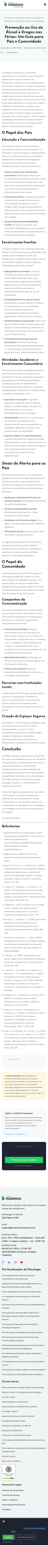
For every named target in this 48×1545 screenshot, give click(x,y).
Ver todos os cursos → (24, 1165)
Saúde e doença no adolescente (15, 1402)
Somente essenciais (25, 1537)
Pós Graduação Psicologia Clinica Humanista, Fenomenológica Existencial (20, 1339)
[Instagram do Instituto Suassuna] (15, 1262)
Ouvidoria (6, 1509)
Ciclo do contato (8, 1397)
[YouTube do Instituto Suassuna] (21, 1262)
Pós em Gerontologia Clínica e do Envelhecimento (21, 1292)
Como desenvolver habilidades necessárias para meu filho (23, 1441)
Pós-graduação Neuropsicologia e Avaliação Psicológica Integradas (20, 1326)
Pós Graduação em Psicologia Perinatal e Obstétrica (22, 1374)
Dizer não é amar (8, 1456)
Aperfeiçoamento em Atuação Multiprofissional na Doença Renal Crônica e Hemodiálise (21, 1285)
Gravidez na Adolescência (12, 1430)
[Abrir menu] (45, 4)
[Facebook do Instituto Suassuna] (3, 1262)
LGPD (13, 1531)
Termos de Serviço (11, 1495)
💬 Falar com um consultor (24, 1160)
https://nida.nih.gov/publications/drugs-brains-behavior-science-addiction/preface (23, 846)
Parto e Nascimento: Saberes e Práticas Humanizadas (23, 1387)
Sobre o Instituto (10, 1500)
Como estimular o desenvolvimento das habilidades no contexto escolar (24, 1450)
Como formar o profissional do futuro (16, 1435)
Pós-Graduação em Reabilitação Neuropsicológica (22, 1332)
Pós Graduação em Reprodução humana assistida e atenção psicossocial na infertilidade (23, 1347)
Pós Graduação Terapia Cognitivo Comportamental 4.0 (24, 1370)
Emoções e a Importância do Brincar (16, 1426)
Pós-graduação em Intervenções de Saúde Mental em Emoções (23, 1306)
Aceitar (8, 1537)
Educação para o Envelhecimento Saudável (19, 1407)
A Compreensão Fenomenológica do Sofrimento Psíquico (21, 1298)
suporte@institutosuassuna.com (18, 1227)
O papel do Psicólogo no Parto (13, 1421)
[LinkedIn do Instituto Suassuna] (9, 1262)
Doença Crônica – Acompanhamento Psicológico (21, 1392)
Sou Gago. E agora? (10, 1411)
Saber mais (7, 1542)
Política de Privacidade (34, 1528)
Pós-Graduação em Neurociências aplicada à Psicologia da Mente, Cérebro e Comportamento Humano (21, 1316)
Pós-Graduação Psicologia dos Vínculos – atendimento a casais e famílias (19, 1277)
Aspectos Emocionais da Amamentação (18, 1416)
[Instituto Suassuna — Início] (14, 4)
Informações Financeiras (13, 1504)
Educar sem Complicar (11, 1461)
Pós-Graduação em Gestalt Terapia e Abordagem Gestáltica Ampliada (22, 1355)
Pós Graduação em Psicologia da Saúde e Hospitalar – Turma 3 (23, 1363)
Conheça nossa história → (16, 1134)
